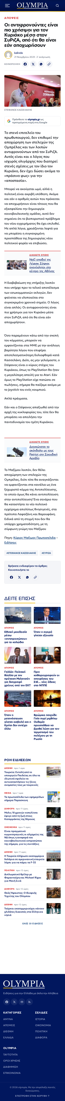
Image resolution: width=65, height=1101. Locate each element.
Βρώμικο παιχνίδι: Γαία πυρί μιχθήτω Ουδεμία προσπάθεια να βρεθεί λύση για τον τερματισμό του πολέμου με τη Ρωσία (46, 726)
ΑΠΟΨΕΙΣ (11, 18)
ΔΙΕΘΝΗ (8, 1031)
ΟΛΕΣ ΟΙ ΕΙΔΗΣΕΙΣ (32, 923)
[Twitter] (33, 64)
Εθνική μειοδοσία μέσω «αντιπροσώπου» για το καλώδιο (15, 637)
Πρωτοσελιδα (46, 538)
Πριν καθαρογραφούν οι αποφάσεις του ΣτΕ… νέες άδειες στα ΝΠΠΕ (46, 678)
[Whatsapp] (41, 64)
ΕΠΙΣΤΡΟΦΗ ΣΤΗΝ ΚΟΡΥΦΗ (32, 1096)
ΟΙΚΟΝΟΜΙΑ (43, 1025)
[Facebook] (25, 64)
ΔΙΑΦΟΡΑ (41, 1037)
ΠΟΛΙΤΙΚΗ (41, 1031)
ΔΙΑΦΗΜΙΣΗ (10, 1066)
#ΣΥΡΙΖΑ (46, 553)
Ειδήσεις (10, 542)
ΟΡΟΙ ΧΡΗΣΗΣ (11, 1060)
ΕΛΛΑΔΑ (8, 1037)
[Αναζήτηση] (57, 5)
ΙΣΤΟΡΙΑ (40, 1019)
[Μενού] (7, 5)
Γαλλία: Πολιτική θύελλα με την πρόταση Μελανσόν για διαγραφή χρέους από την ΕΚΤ (17, 678)
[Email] (21, 1001)
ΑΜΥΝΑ (8, 1019)
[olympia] (32, 6)
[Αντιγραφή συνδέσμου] (49, 64)
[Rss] (29, 1001)
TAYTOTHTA (10, 1054)
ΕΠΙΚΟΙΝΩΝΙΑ (12, 1073)
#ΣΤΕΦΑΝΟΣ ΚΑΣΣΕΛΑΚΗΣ (21, 553)
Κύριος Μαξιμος (24, 538)
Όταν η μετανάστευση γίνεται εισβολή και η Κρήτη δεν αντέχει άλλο (17, 721)
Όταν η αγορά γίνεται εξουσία (43, 633)
